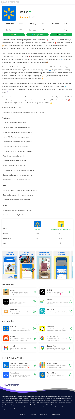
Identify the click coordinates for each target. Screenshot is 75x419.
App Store (62, 35)
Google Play (38, 35)
